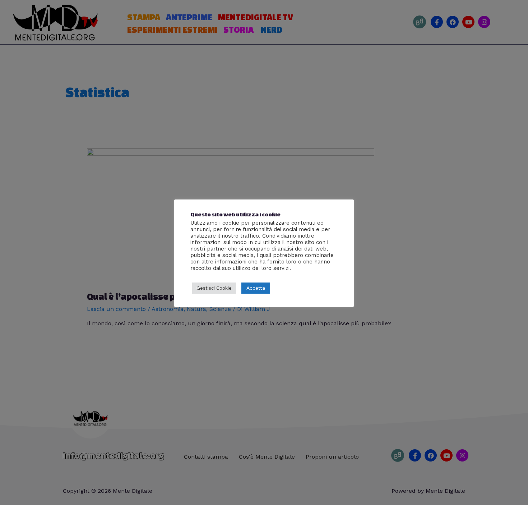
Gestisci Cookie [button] (214, 288)
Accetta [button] (255, 288)
